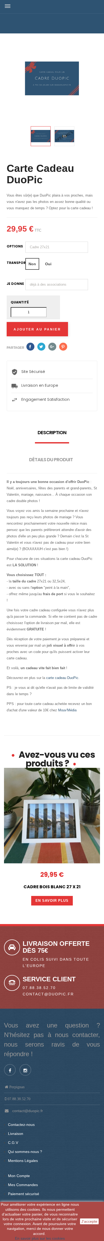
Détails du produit (51, 459)
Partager (30, 347)
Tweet (41, 347)
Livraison (15, 1133)
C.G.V (13, 1142)
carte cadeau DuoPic (62, 678)
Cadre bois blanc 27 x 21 (52, 887)
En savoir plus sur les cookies (40, 1238)
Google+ (52, 347)
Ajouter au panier (37, 329)
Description (52, 432)
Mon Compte (19, 1176)
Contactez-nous (21, 1124)
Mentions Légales (23, 1161)
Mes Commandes (23, 1185)
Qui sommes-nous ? (25, 1151)
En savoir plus (52, 901)
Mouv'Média (67, 710)
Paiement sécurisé (23, 1194)
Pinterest (63, 347)
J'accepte (89, 1221)
